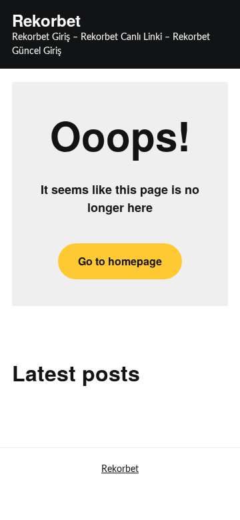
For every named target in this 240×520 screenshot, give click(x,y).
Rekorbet (46, 20)
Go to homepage (120, 261)
